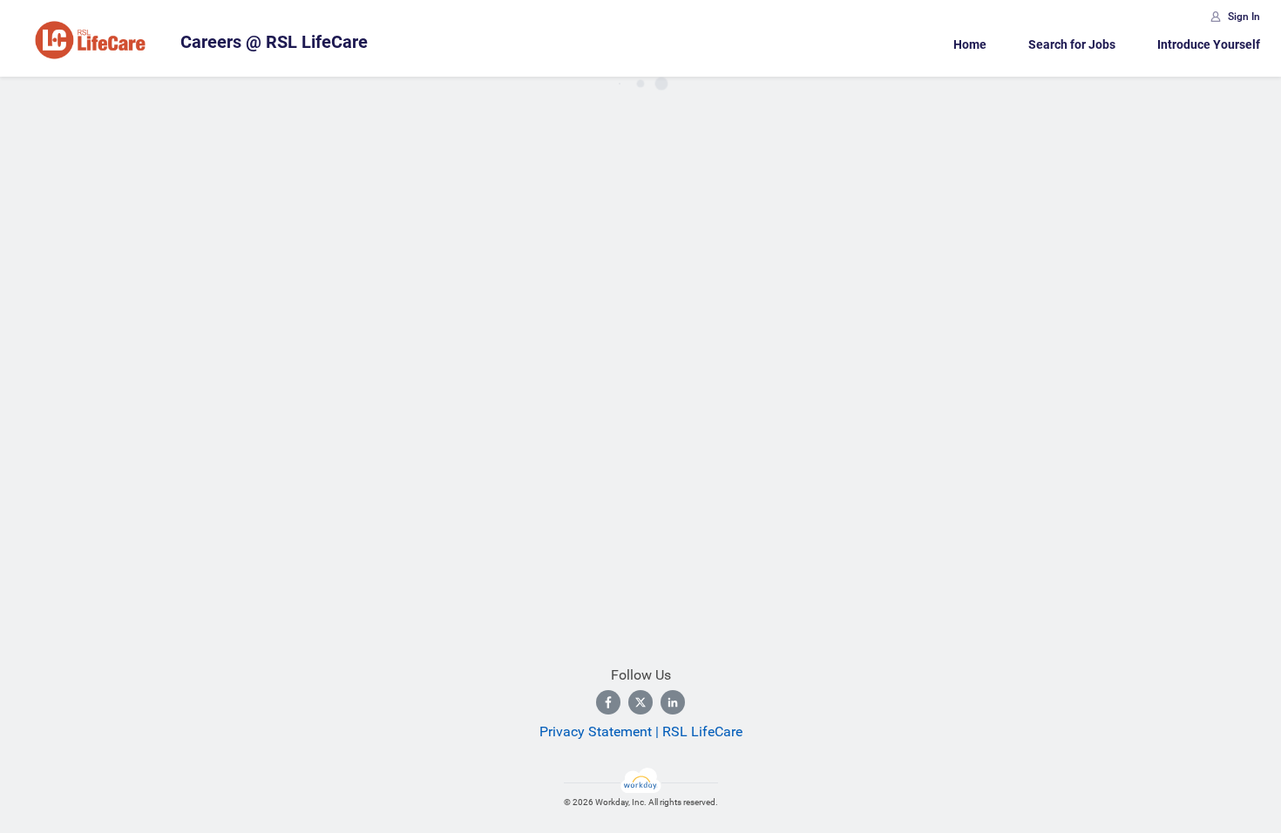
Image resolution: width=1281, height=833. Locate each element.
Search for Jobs (1071, 44)
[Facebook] (608, 702)
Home (969, 44)
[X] (640, 702)
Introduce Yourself (1208, 44)
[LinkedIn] (673, 702)
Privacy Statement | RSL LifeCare (640, 731)
